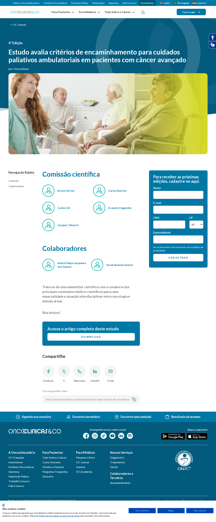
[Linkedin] (121, 435)
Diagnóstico (117, 457)
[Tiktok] (104, 435)
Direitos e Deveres (53, 467)
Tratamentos (117, 462)
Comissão (13, 180)
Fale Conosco (129, 3)
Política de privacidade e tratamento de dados (59, 516)
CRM (156, 217)
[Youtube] (112, 435)
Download (91, 336)
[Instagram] (95, 435)
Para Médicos (85, 452)
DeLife (114, 467)
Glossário (47, 476)
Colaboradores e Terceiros (121, 476)
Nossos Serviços (121, 452)
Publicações (98, 3)
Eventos (80, 467)
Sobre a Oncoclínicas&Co (26, 3)
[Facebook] (86, 435)
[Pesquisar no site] (143, 12)
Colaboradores (16, 186)
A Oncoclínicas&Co (21, 452)
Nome (157, 187)
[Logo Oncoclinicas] (24, 12)
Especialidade (162, 232)
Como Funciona (51, 462)
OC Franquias (16, 457)
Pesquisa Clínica (79, 3)
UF (191, 217)
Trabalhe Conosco (19, 481)
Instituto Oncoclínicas (55, 3)
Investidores (147, 3)
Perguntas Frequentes (55, 471)
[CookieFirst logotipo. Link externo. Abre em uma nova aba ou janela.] (4, 505)
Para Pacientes (52, 452)
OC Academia (84, 471)
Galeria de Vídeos (18, 476)
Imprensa (113, 3)
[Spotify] (130, 435)
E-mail (157, 202)
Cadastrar (178, 257)
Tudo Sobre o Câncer (54, 457)
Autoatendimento (120, 482)
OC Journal (19, 24)
